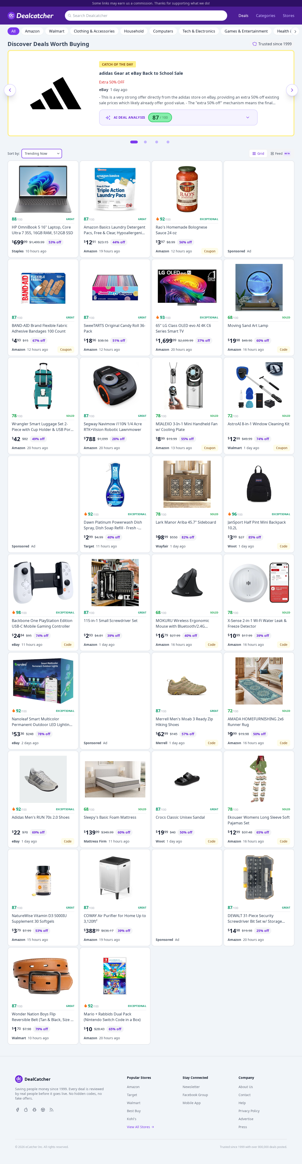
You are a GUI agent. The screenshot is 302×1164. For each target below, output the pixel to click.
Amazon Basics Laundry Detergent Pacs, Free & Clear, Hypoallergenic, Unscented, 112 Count (114, 233)
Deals (243, 15)
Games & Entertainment (246, 31)
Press (243, 1127)
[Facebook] (17, 1109)
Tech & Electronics (199, 31)
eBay (103, 89)
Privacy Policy (249, 1111)
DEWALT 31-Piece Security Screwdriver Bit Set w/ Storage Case (255, 921)
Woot (232, 546)
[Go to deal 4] (168, 142)
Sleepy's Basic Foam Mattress (110, 817)
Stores (288, 15)
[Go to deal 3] (156, 142)
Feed (282, 153)
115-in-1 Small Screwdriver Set (111, 620)
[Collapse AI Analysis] (248, 117)
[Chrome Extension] (43, 1109)
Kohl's (131, 1119)
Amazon (32, 31)
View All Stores (138, 1127)
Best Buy (134, 1111)
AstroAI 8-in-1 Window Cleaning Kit (258, 423)
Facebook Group (195, 1095)
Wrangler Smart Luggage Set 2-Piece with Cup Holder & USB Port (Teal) (42, 429)
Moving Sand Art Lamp (248, 325)
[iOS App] (26, 1109)
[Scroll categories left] (6, 31)
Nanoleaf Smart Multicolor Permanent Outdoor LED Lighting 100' (42, 724)
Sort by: (14, 153)
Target (89, 546)
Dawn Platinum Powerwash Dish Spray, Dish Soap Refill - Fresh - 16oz (113, 528)
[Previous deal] (10, 90)
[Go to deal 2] (145, 142)
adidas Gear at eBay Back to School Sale (141, 73)
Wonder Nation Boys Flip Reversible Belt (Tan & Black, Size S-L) (43, 1019)
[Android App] (34, 1109)
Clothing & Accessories (94, 31)
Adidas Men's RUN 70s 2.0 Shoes (41, 817)
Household (134, 31)
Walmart (56, 31)
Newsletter (191, 1087)
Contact (245, 1095)
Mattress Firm (95, 841)
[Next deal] (292, 90)
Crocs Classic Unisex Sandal (180, 817)
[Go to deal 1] (134, 142)
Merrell (161, 743)
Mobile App (192, 1103)
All (13, 31)
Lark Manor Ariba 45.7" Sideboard (186, 522)
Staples (18, 251)
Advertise (246, 1119)
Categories (265, 15)
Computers (163, 31)
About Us (246, 1087)
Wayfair (162, 546)
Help (242, 1103)
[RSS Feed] (51, 1109)
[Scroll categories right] (295, 31)
